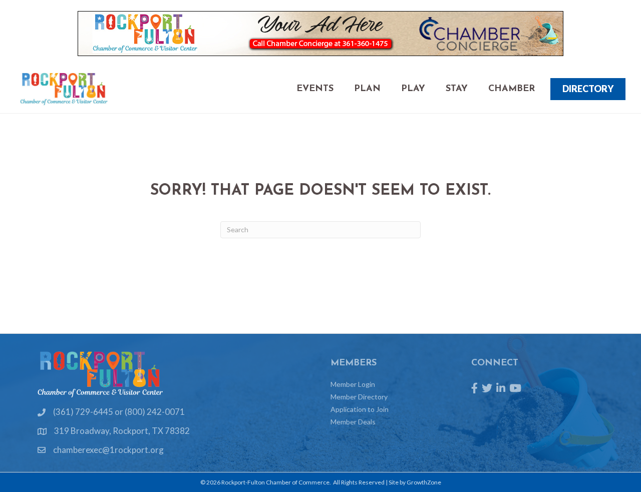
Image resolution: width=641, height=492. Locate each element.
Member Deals (353, 421)
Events (315, 89)
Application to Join (360, 409)
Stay (457, 89)
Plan (367, 89)
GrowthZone (424, 482)
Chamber (511, 89)
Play (413, 89)
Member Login (353, 384)
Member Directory (359, 396)
